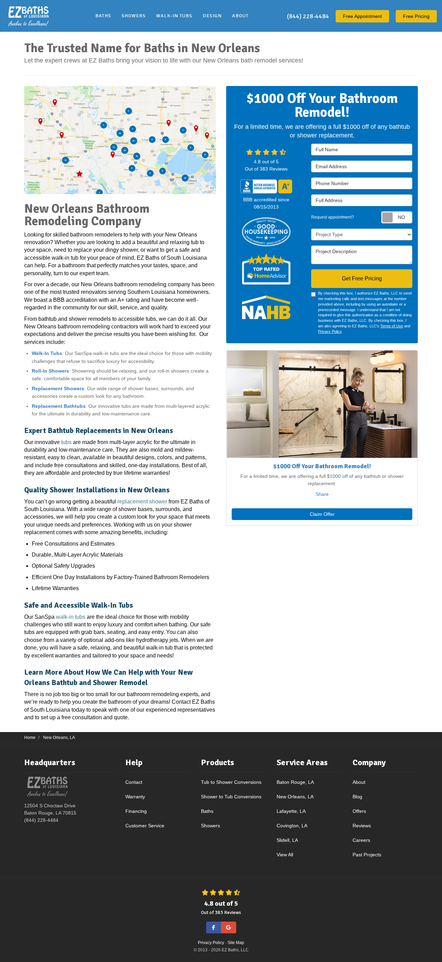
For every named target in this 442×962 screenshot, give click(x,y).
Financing (136, 811)
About (359, 782)
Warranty (135, 796)
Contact (133, 782)
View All (285, 854)
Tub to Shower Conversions (231, 782)
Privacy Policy (330, 331)
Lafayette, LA (291, 811)
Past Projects (367, 854)
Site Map (236, 942)
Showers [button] (134, 16)
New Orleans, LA (295, 796)
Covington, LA (292, 825)
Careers (361, 840)
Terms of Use (391, 326)
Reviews (362, 825)
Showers (210, 825)
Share (322, 494)
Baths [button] (103, 16)
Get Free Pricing (362, 278)
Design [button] (212, 16)
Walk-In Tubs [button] (174, 16)
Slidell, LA (287, 840)
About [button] (240, 16)
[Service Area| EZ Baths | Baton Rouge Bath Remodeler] (120, 140)
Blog (357, 796)
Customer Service (144, 825)
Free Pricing (416, 16)
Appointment (362, 16)
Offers (359, 811)
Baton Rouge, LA (295, 782)
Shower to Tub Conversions (231, 796)
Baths (207, 811)
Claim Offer (322, 514)
